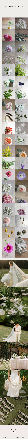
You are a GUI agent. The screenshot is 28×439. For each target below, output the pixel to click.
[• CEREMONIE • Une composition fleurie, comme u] (14, 301)
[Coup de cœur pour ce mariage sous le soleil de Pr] (14, 383)
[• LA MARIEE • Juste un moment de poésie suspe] (14, 273)
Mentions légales (24, 437)
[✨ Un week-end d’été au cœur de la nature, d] (14, 328)
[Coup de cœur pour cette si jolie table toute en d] (14, 356)
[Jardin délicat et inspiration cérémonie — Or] (14, 411)
